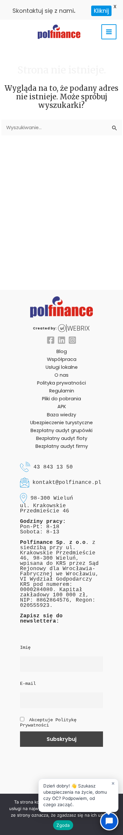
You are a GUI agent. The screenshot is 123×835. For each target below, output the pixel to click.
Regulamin (61, 391)
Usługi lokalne (62, 367)
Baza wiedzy (61, 414)
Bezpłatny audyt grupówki (61, 430)
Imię (25, 647)
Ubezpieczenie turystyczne (61, 422)
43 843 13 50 (53, 467)
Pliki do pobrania (61, 398)
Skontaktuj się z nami (43, 11)
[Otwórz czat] (109, 821)
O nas (61, 375)
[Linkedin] (61, 340)
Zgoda (63, 825)
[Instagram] (72, 340)
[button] (78, 795)
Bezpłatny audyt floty (61, 438)
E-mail (28, 683)
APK (61, 406)
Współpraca (61, 359)
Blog (61, 351)
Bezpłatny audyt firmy (61, 446)
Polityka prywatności (61, 383)
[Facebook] (51, 340)
